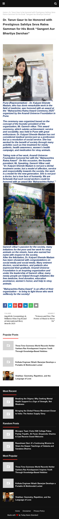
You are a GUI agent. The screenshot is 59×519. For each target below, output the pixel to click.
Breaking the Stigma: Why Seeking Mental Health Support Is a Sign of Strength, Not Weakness (34, 401)
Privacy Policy (39, 511)
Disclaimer (27, 511)
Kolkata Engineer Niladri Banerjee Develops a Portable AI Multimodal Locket (35, 363)
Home (5, 12)
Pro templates (46, 515)
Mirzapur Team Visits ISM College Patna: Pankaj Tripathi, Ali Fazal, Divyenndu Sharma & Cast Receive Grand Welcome (35, 434)
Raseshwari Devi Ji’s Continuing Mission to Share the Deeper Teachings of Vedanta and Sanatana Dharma (34, 446)
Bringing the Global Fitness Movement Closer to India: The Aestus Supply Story (35, 412)
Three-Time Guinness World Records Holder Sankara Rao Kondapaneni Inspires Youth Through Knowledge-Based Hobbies (35, 348)
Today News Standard (29, 515)
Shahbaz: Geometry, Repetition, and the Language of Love (33, 377)
